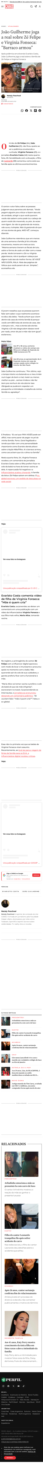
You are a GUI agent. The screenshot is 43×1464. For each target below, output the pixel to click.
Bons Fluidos (33, 1395)
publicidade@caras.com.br (11, 1439)
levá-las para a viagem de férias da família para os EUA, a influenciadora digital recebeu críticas (21, 753)
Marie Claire (36, 1411)
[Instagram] (3, 1386)
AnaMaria (5, 1395)
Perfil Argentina (25, 1414)
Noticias (4, 1414)
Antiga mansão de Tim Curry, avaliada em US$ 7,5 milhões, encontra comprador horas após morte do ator (27, 1086)
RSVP (38, 1402)
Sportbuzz (31, 1402)
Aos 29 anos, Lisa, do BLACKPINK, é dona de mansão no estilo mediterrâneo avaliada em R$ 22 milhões (26, 1073)
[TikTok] (24, 1386)
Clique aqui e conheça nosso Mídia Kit (15, 1442)
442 (2, 1416)
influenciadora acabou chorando (15, 472)
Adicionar (36, 875)
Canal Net (5, 1411)
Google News (17, 878)
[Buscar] (31, 6)
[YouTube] (19, 1386)
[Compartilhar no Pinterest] (40, 110)
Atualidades (13, 26)
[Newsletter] (35, 6)
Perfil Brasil (13, 1402)
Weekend (36, 1414)
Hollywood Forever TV (9, 1400)
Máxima (4, 1402)
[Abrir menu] (2, 6)
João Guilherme (30, 891)
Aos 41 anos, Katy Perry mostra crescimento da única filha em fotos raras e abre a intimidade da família (21, 1347)
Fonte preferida (26, 878)
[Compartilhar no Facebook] (26, 110)
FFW (27, 1397)
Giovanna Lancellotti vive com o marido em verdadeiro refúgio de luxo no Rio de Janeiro (27, 1060)
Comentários (8, 104)
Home (3, 26)
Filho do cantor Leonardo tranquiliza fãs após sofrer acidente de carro (26, 1034)
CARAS (4, 1397)
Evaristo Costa (10, 891)
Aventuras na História (18, 1395)
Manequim (35, 1400)
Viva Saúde (5, 1404)
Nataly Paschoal (14, 96)
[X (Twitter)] (13, 1386)
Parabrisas (13, 1414)
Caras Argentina (16, 1411)
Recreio (22, 1402)
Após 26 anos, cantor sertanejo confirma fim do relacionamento (24, 1046)
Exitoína (27, 1411)
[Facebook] (8, 1386)
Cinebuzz (11, 1397)
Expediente (5, 1423)
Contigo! (20, 1397)
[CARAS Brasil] (9, 6)
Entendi (10, 1458)
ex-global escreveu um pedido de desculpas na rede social (21, 478)
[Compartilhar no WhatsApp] (22, 110)
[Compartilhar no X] (31, 110)
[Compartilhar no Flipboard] (35, 110)
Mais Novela (24, 1400)
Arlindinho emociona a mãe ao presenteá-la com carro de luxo (24, 1021)
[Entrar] (40, 6)
